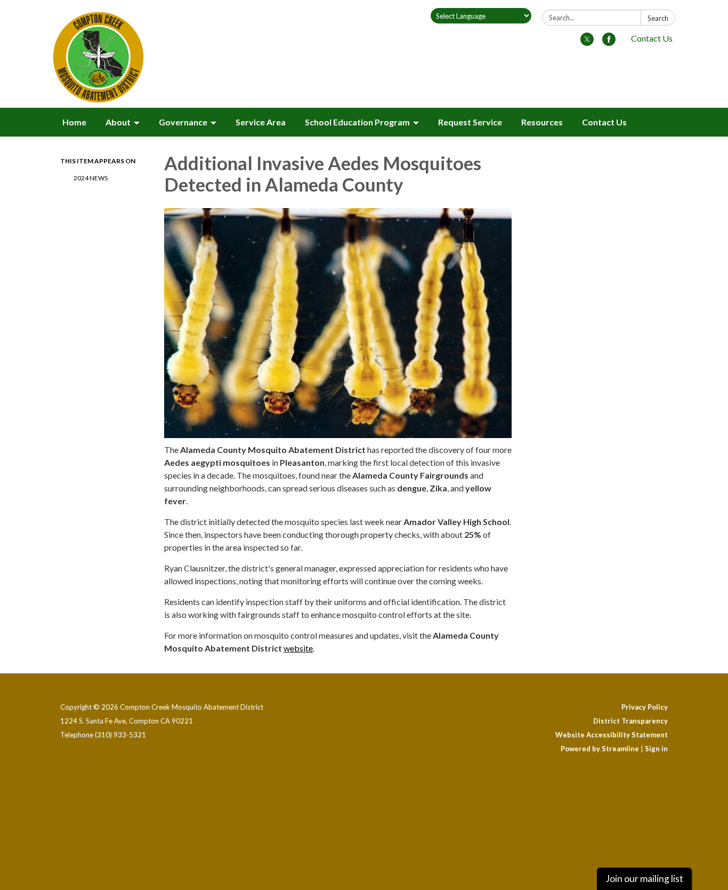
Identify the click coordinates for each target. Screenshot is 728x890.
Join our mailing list (644, 878)
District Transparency (630, 721)
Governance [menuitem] (183, 122)
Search (658, 18)
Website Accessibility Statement (611, 734)
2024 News (91, 178)
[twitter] (587, 42)
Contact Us (652, 38)
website (298, 648)
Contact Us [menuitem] (604, 122)
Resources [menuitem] (542, 122)
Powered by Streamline (600, 748)
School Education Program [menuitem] (357, 122)
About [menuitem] (118, 122)
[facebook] (609, 42)
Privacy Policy (644, 707)
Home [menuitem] (74, 122)
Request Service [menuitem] (470, 122)
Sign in (656, 748)
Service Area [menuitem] (261, 122)
